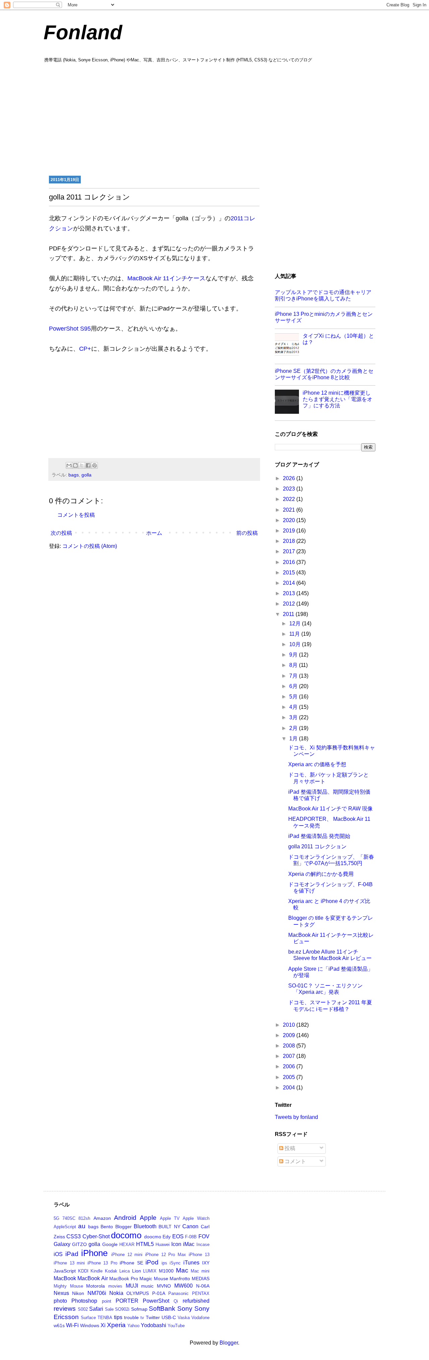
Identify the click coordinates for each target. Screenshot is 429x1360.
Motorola (95, 1286)
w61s (59, 1325)
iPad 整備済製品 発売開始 (319, 836)
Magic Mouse (153, 1278)
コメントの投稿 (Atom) (89, 546)
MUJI (132, 1286)
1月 (294, 738)
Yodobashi (153, 1325)
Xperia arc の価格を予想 (317, 764)
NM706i (96, 1293)
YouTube (176, 1325)
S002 (83, 1309)
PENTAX (200, 1293)
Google (110, 1244)
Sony (184, 1308)
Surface (88, 1317)
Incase (202, 1244)
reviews (65, 1308)
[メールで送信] (69, 465)
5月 (294, 696)
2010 (289, 1025)
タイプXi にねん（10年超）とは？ (338, 339)
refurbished (196, 1301)
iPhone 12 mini (126, 1254)
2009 (289, 1035)
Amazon (102, 1218)
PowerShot (156, 1301)
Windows (89, 1325)
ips (164, 1262)
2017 (289, 551)
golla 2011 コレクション (317, 846)
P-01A (158, 1293)
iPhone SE (131, 1262)
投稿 (289, 1148)
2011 (289, 614)
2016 (289, 562)
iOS (58, 1254)
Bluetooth (145, 1226)
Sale (109, 1309)
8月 (294, 665)
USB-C (169, 1317)
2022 (289, 499)
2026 (289, 478)
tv (142, 1317)
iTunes (191, 1262)
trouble (131, 1317)
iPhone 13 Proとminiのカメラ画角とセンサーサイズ (324, 317)
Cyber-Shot (96, 1236)
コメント (294, 1161)
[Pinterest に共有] (94, 465)
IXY (205, 1262)
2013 (289, 593)
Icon (176, 1244)
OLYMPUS (137, 1293)
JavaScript (65, 1270)
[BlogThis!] (75, 465)
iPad (71, 1253)
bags (73, 474)
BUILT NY (169, 1226)
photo (60, 1301)
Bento (107, 1226)
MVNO (164, 1286)
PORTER (127, 1301)
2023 (289, 489)
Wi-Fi (72, 1325)
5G (56, 1218)
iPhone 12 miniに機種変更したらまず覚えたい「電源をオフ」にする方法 (337, 399)
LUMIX (150, 1270)
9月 (294, 655)
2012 (289, 604)
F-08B (191, 1236)
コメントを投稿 (76, 515)
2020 (289, 520)
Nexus (61, 1293)
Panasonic (178, 1293)
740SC (68, 1218)
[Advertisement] (214, 118)
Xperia (116, 1324)
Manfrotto (180, 1278)
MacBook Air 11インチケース (166, 278)
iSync (175, 1262)
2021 (289, 510)
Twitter (153, 1317)
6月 (294, 686)
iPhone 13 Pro (102, 1262)
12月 (295, 623)
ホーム (154, 533)
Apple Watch (196, 1218)
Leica (124, 1270)
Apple (148, 1217)
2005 (289, 1077)
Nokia (116, 1293)
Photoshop (84, 1301)
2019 (289, 530)
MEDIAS (200, 1278)
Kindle (96, 1270)
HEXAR (126, 1244)
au (81, 1226)
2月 (294, 728)
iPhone (94, 1253)
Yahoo (133, 1325)
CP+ (85, 348)
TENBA (105, 1317)
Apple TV (170, 1218)
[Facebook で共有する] (88, 465)
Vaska (184, 1317)
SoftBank (162, 1308)
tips (118, 1317)
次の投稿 (61, 533)
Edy (167, 1236)
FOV (203, 1236)
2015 (289, 572)
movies (115, 1286)
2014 (289, 583)
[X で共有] (81, 465)
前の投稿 (247, 533)
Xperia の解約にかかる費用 (321, 874)
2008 (289, 1046)
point (106, 1301)
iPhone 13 (199, 1254)
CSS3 (73, 1236)
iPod (152, 1262)
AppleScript (65, 1226)
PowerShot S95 (70, 328)
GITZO (79, 1244)
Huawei (163, 1244)
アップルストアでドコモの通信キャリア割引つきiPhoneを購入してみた (323, 295)
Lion (136, 1270)
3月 (294, 717)
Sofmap (139, 1309)
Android (125, 1217)
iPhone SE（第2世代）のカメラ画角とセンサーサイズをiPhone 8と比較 (324, 374)
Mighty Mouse (68, 1286)
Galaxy (62, 1244)
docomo (126, 1235)
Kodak (111, 1270)
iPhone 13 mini (69, 1262)
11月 (295, 634)
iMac (188, 1244)
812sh (84, 1218)
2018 (289, 541)
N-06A (202, 1286)
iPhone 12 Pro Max (165, 1254)
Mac (182, 1270)
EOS (178, 1236)
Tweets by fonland (296, 1117)
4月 (294, 707)
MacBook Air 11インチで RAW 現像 (330, 808)
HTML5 (145, 1244)
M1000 (166, 1270)
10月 (295, 644)
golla (86, 474)
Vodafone (200, 1317)
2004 (289, 1087)
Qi (176, 1301)
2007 (289, 1056)
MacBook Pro (123, 1278)
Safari (96, 1309)
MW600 (183, 1286)
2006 (289, 1066)
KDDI (83, 1270)
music (147, 1286)
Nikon (78, 1293)
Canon (190, 1226)
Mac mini (200, 1270)
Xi (103, 1325)
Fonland (83, 32)
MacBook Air (92, 1278)
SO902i (122, 1309)
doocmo (152, 1236)
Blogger (123, 1226)
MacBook (65, 1278)
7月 (294, 676)
